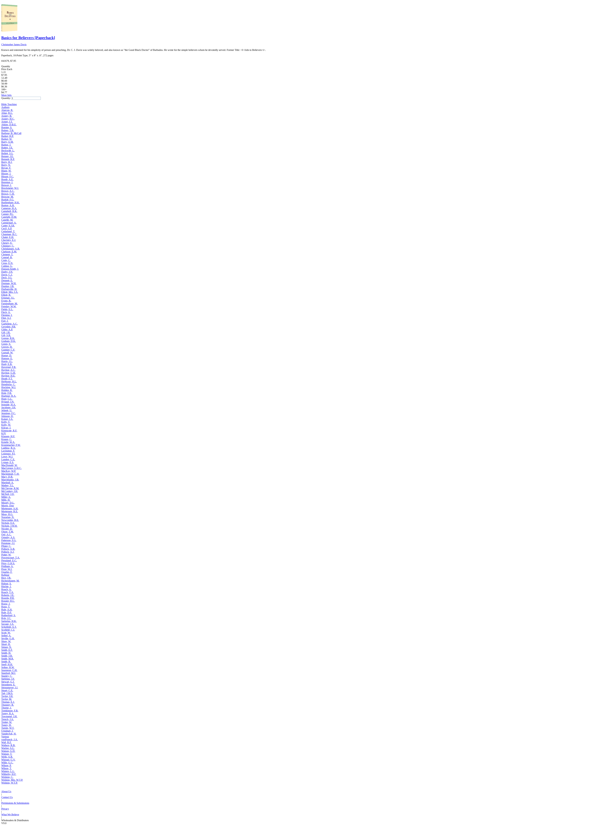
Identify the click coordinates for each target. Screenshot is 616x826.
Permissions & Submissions (15, 803)
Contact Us (7, 797)
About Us (6, 791)
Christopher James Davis (13, 44)
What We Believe (10, 814)
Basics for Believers (28, 38)
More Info (6, 95)
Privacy (5, 808)
